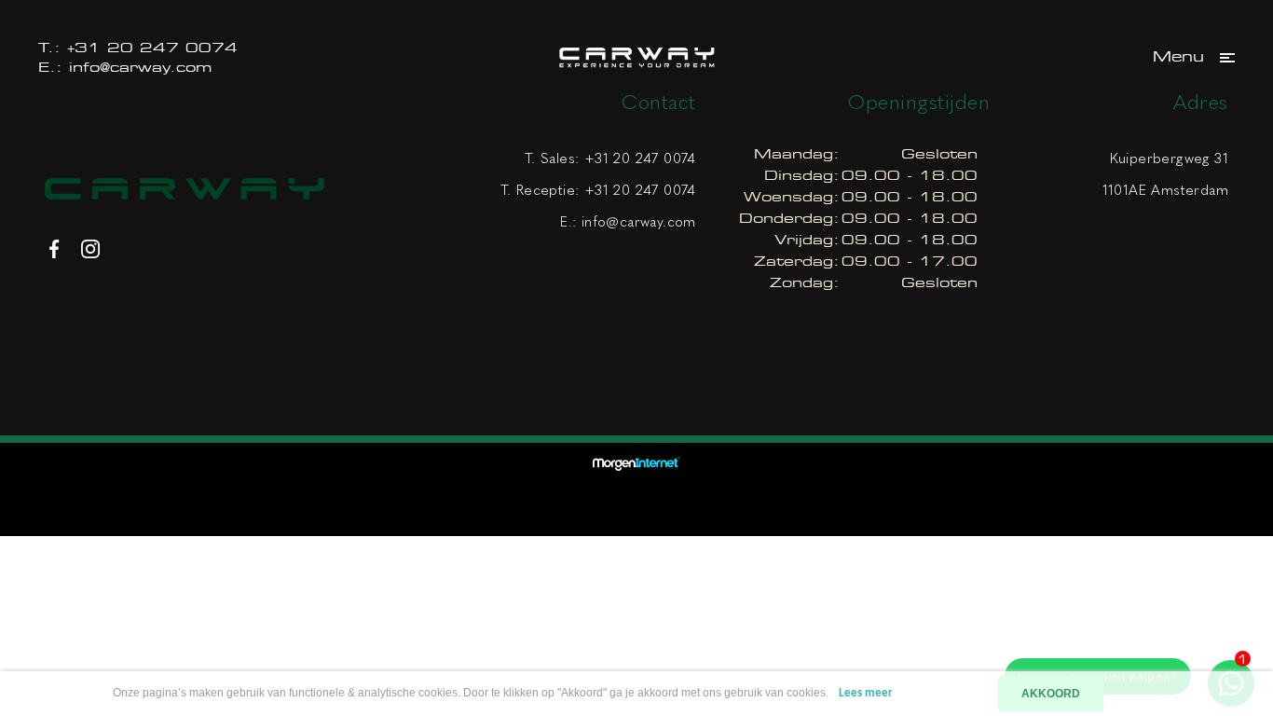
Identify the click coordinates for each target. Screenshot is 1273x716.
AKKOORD (1050, 693)
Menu (1178, 56)
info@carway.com (140, 67)
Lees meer (866, 693)
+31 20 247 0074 (152, 47)
